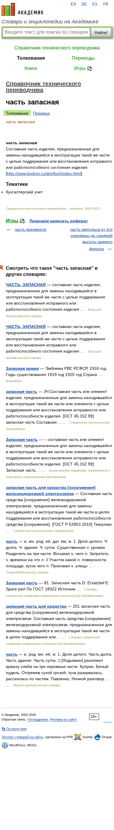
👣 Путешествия (14, 729)
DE (84, 4)
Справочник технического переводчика (57, 47)
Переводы (83, 58)
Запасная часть (22, 439)
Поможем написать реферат (59, 221)
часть (12, 541)
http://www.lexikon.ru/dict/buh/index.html (44, 173)
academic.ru (22, 9)
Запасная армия (22, 368)
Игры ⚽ (83, 68)
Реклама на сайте (63, 719)
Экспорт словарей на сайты (22, 737)
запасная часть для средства (36, 606)
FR (105, 4)
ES (95, 4)
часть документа (30, 229)
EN (73, 4)
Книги (31, 68)
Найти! (101, 32)
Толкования (31, 58)
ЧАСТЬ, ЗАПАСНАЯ (26, 284)
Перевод (41, 113)
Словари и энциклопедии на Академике (50, 22)
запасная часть (21, 391)
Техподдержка (37, 719)
